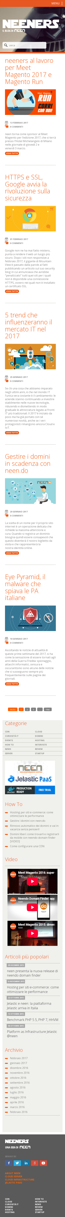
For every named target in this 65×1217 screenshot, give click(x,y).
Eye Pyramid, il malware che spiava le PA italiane (25, 587)
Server (8, 753)
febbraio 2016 (19, 1112)
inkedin (26, 1163)
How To (9, 744)
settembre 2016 (20, 1082)
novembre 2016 (20, 1073)
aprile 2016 (17, 1102)
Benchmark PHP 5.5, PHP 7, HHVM (32, 1019)
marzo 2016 (17, 1107)
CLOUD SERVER (13, 1176)
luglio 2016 (17, 1092)
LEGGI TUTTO (12, 153)
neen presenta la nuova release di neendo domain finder (32, 973)
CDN (7, 731)
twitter (17, 1163)
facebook (8, 1163)
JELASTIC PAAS (13, 1182)
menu (56, 3)
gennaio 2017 (18, 1063)
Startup (39, 753)
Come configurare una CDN (27, 846)
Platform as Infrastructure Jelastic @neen (32, 1033)
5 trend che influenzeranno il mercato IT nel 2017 (28, 325)
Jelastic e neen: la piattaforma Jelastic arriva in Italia (29, 1005)
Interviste (41, 744)
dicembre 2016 (19, 1068)
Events (9, 740)
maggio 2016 (18, 1097)
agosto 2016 (18, 1087)
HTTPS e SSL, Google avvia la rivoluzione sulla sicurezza (27, 187)
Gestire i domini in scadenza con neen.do (27, 463)
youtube (43, 1163)
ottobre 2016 (18, 1078)
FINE (48, 709)
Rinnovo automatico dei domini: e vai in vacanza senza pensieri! (34, 827)
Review (39, 749)
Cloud (38, 731)
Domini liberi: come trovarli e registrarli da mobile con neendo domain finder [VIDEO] (34, 837)
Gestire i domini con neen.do (27, 821)
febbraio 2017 (19, 1058)
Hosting (39, 740)
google (34, 1163)
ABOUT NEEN (12, 1173)
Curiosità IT (11, 736)
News (8, 749)
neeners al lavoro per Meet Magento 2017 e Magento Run (29, 71)
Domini (39, 736)
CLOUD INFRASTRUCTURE (19, 1179)
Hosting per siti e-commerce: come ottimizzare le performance (31, 814)
